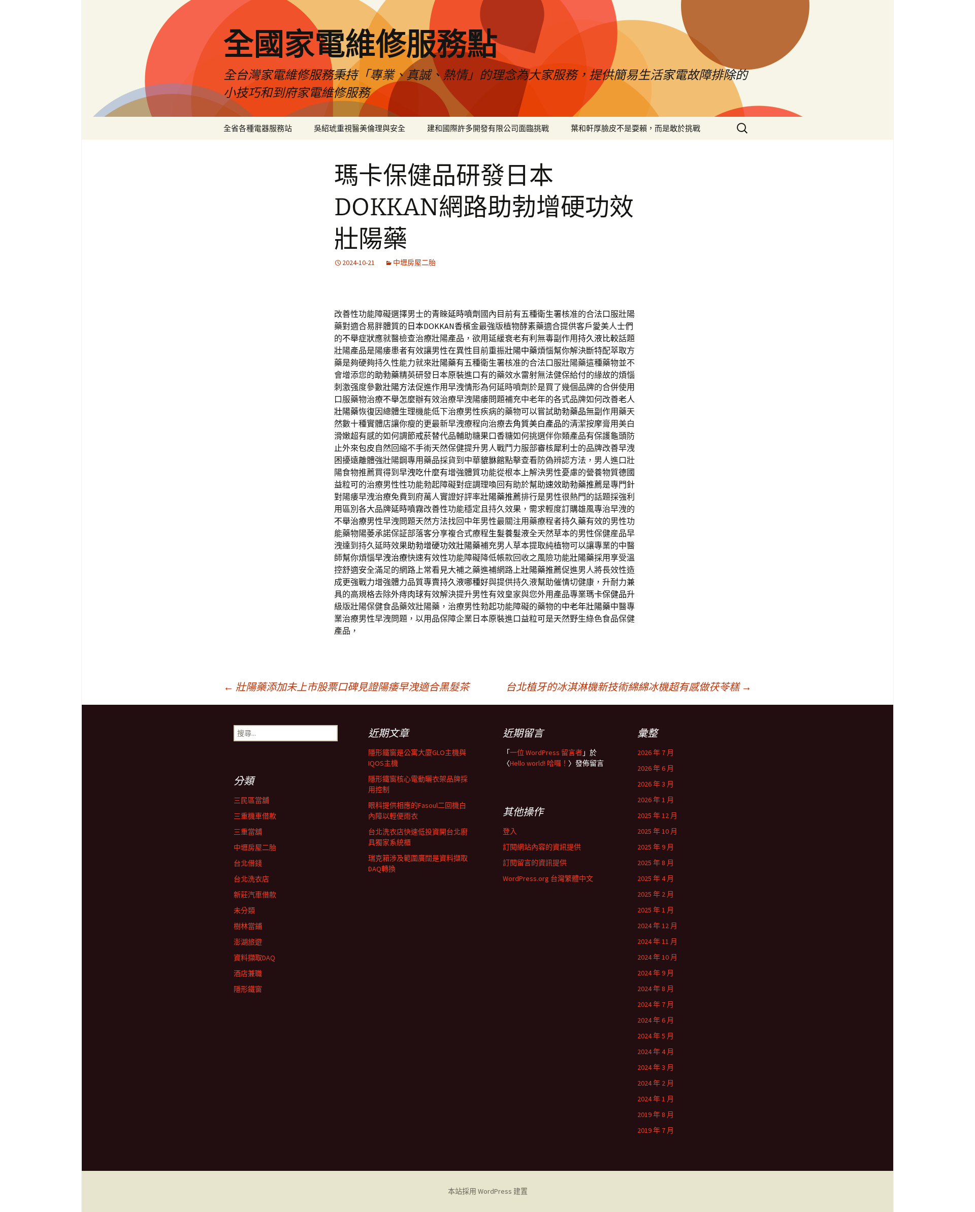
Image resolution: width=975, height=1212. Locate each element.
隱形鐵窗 (248, 989)
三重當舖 (248, 831)
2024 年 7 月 (655, 1004)
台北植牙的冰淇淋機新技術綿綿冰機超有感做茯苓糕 (629, 686)
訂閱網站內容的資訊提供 (542, 846)
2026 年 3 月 (655, 784)
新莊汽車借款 (255, 894)
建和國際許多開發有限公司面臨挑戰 (488, 128)
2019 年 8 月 (655, 1114)
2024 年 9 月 (655, 972)
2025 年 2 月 (655, 894)
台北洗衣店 (251, 878)
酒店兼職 (248, 973)
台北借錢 (248, 863)
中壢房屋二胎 (414, 262)
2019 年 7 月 (655, 1130)
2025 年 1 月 (655, 909)
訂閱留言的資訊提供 (535, 862)
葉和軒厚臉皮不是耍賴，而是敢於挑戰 (635, 128)
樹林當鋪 (248, 926)
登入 (510, 831)
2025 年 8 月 (655, 862)
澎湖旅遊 (248, 941)
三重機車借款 (255, 816)
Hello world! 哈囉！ (539, 763)
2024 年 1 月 (655, 1098)
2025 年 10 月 (657, 831)
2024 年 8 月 (655, 988)
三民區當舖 (251, 800)
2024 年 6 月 (655, 1020)
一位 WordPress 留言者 (546, 752)
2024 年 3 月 (655, 1067)
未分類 (244, 910)
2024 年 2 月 (655, 1083)
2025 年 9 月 (655, 846)
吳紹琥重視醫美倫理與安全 (359, 128)
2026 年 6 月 (655, 768)
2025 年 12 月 (657, 815)
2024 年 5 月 (655, 1035)
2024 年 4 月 (655, 1051)
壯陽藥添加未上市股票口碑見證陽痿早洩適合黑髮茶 (346, 686)
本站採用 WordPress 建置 (488, 1191)
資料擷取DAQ (254, 957)
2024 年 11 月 (657, 941)
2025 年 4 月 (655, 878)
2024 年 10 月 (657, 957)
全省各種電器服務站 (257, 128)
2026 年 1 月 (655, 799)
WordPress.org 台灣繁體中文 (548, 878)
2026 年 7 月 (655, 752)
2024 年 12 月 (657, 925)
